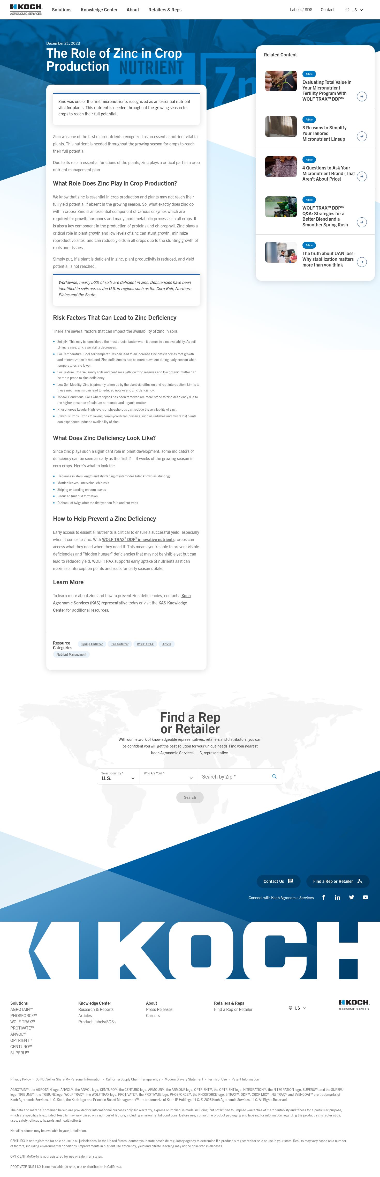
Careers (153, 1015)
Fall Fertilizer (119, 644)
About (133, 9)
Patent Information (245, 1079)
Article (166, 644)
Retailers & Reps (164, 9)
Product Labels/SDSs (97, 1021)
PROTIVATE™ (22, 1027)
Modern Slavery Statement (184, 1079)
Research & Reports (95, 1009)
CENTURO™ (21, 1046)
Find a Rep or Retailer (233, 1009)
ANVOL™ (18, 1034)
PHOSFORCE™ (23, 1015)
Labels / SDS (301, 9)
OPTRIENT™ (21, 1040)
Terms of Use (217, 1079)
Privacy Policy (20, 1079)
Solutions (61, 9)
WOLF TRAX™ (22, 1021)
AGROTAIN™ (21, 1009)
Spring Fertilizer (92, 644)
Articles (85, 1015)
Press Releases (159, 1009)
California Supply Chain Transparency (133, 1079)
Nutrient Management (71, 654)
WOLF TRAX (145, 644)
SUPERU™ (19, 1052)
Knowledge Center (99, 9)
